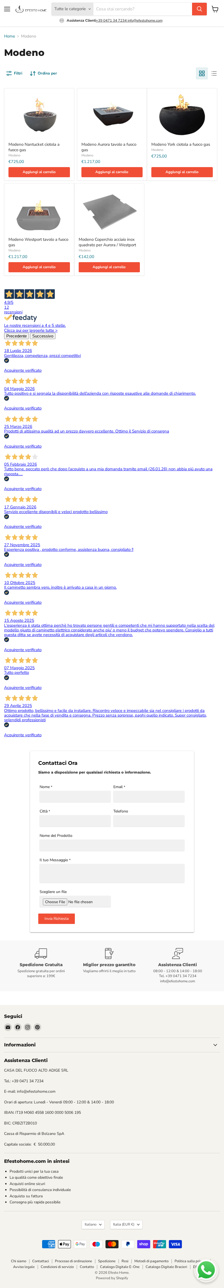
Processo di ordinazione (73, 1261)
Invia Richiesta (57, 918)
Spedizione (107, 1261)
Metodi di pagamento (151, 1261)
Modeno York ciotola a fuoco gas (180, 144)
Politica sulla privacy (191, 1261)
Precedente (16, 336)
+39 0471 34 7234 (112, 20)
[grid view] (202, 73)
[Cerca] (199, 9)
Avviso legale (24, 1266)
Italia (123, 1224)
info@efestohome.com (145, 20)
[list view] (214, 73)
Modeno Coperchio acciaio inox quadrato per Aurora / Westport (107, 242)
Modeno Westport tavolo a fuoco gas (38, 242)
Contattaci (40, 1261)
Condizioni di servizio (57, 1266)
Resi (125, 1261)
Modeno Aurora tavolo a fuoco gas (108, 147)
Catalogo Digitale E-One (120, 1266)
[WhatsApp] (206, 1270)
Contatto (87, 1266)
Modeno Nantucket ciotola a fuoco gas (34, 147)
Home (9, 36)
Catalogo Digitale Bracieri (166, 1266)
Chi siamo (18, 1261)
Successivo (42, 336)
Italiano (90, 1224)
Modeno (14, 155)
